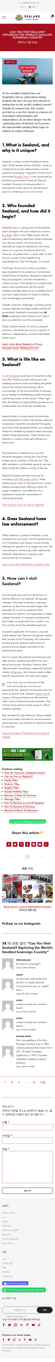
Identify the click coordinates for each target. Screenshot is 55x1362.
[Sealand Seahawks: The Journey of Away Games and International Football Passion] (13, 857)
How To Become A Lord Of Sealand (24, 803)
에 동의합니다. (16, 1316)
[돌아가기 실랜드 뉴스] (27, 857)
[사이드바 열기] (3, 684)
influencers (16, 672)
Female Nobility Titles (16, 791)
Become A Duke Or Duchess (20, 795)
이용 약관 (6, 1225)
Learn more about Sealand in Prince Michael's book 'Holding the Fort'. (22, 346)
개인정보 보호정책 (10, 1230)
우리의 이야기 (8, 1212)
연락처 (5, 1221)
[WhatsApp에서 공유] (46, 844)
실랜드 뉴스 (10, 62)
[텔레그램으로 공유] (33, 844)
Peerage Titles (12, 799)
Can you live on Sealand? (18, 776)
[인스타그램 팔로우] (15, 1324)
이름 (5, 1122)
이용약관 (10, 1316)
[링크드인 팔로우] (21, 1324)
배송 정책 (6, 1234)
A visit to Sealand (11, 375)
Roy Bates (7, 235)
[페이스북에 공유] (8, 844)
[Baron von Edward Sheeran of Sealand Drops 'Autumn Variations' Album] (42, 857)
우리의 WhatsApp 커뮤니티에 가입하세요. (25, 1290)
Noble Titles (11, 780)
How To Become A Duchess (19, 806)
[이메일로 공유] (40, 844)
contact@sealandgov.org (30, 2)
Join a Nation (7, 1243)
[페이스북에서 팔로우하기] (3, 1324)
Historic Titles (12, 784)
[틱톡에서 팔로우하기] (39, 1324)
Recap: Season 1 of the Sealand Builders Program (27, 906)
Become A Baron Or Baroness (21, 810)
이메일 (7, 1135)
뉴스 (4, 1217)
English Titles (11, 788)
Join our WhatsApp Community (29, 821)
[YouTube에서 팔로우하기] (33, 1324)
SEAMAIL (6, 1271)
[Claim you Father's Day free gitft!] (27, 754)
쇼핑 (4, 1259)
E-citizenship (7, 1276)
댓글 (5, 1149)
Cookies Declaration (10, 1238)
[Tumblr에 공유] (27, 844)
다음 (42, 1082)
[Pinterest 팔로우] (27, 1324)
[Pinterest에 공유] (21, 844)
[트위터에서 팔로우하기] (9, 1324)
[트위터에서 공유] (15, 844)
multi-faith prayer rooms (25, 479)
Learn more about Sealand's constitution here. (26, 564)
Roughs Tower (21, 176)
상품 (4, 1267)
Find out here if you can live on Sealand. (23, 504)
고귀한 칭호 (7, 1263)
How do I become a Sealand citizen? (25, 773)
